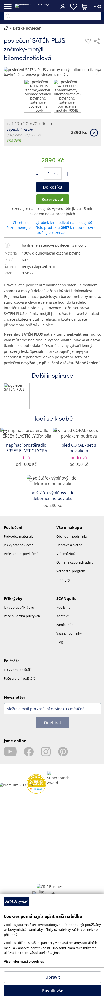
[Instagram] (46, 751)
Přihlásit (63, 6)
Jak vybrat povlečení (19, 545)
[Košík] (84, 7)
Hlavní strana (6, 28)
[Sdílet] (97, 41)
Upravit (52, 977)
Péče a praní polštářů (20, 678)
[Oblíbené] (88, 41)
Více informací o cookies (24, 961)
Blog (59, 642)
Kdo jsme (63, 607)
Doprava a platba (69, 545)
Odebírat (52, 722)
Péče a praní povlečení (20, 553)
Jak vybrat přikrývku (19, 607)
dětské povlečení (27, 28)
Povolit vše (52, 990)
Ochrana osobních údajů (75, 562)
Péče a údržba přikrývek (22, 616)
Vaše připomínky (69, 633)
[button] (7, 72)
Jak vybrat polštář (17, 669)
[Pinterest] (63, 751)
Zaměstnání (65, 624)
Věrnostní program (70, 571)
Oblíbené (74, 7)
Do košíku (52, 187)
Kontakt (62, 616)
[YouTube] (10, 751)
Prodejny (63, 579)
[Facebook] (29, 751)
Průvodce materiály (18, 536)
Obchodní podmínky (72, 536)
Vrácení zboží (66, 553)
